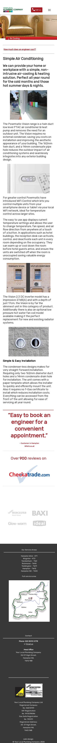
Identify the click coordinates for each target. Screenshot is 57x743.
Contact (28, 636)
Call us (36, 9)
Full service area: (29, 576)
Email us (29, 644)
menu (49, 10)
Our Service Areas (29, 550)
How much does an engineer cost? (20, 49)
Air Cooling (15, 38)
